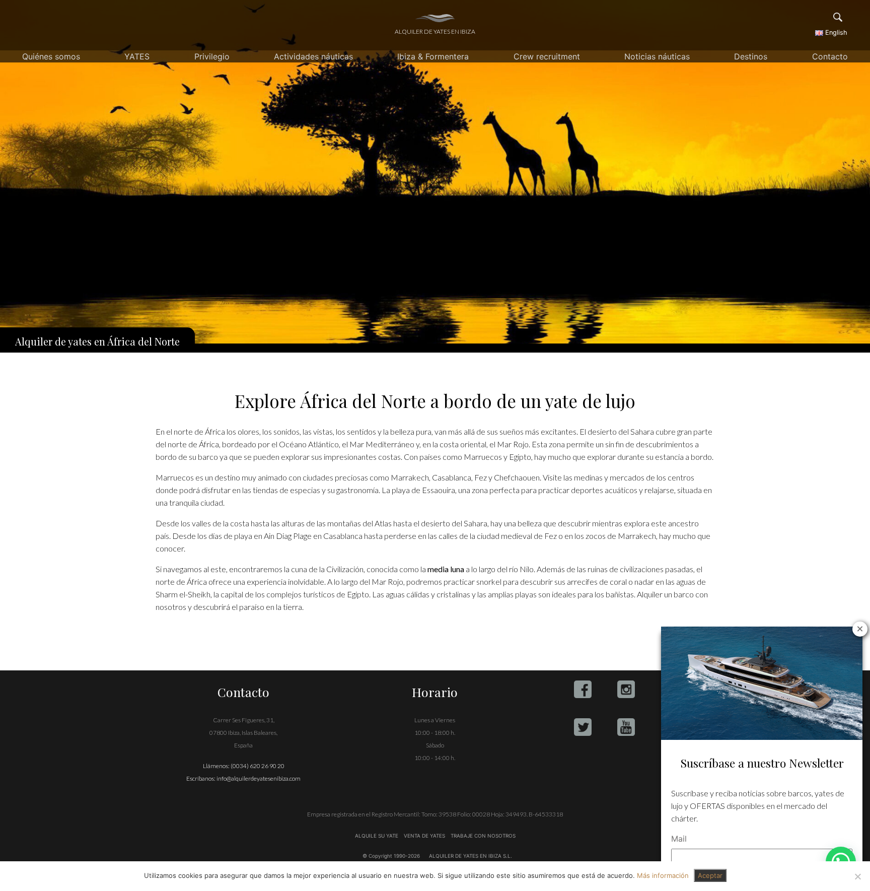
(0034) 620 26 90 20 (257, 766)
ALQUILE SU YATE (377, 836)
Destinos (750, 56)
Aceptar (710, 875)
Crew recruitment (547, 56)
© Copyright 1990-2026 (391, 856)
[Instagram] (626, 689)
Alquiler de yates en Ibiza (435, 31)
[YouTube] (626, 727)
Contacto (830, 56)
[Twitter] (583, 727)
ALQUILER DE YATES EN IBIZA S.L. (470, 856)
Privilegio (212, 56)
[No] (857, 876)
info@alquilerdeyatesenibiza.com (258, 778)
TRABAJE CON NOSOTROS (482, 836)
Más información (663, 875)
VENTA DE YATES (424, 836)
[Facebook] (583, 689)
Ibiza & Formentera (433, 56)
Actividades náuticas (313, 56)
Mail (679, 839)
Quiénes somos (51, 56)
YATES (137, 56)
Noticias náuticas (657, 56)
